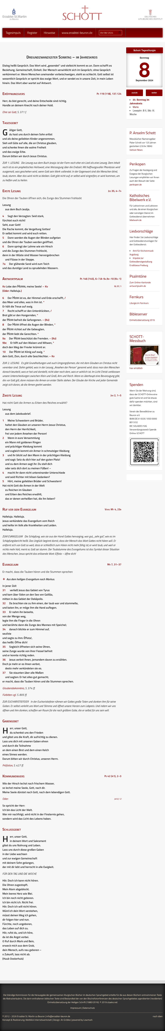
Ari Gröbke (66, 1019)
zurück (134, 92)
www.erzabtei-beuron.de (77, 33)
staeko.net (112, 1002)
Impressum (75, 1008)
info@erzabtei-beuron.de (58, 1016)
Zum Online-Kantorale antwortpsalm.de (140, 284)
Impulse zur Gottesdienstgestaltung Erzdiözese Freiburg (141, 261)
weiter (154, 92)
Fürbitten (7, 695)
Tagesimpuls (13, 33)
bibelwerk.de (135, 220)
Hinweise (49, 33)
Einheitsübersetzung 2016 (142, 320)
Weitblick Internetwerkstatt (38, 1019)
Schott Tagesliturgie (144, 50)
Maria (136, 107)
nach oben (158, 1016)
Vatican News (136, 149)
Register (32, 33)
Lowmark (87, 1019)
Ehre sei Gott (9, 112)
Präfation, (7, 765)
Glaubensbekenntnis (13, 688)
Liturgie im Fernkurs (139, 303)
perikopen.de (136, 184)
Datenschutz (89, 1008)
